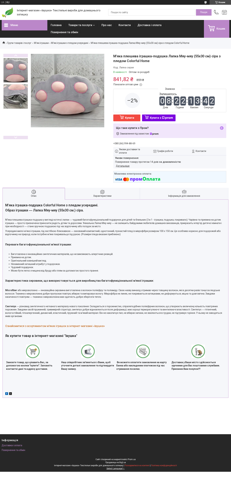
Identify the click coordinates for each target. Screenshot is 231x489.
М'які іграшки (41, 43)
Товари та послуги (80, 25)
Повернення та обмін (64, 32)
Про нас (106, 25)
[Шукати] (204, 12)
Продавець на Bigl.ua (115, 462)
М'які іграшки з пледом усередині (69, 43)
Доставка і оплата (149, 25)
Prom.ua (132, 459)
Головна (56, 25)
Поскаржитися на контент (137, 465)
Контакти (125, 25)
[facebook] (6, 394)
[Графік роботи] (224, 12)
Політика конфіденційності (164, 465)
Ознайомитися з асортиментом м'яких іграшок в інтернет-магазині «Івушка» (55, 326)
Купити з (155, 117)
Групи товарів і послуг (19, 43)
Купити (129, 117)
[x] (10, 394)
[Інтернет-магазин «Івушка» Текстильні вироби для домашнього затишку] (7, 12)
